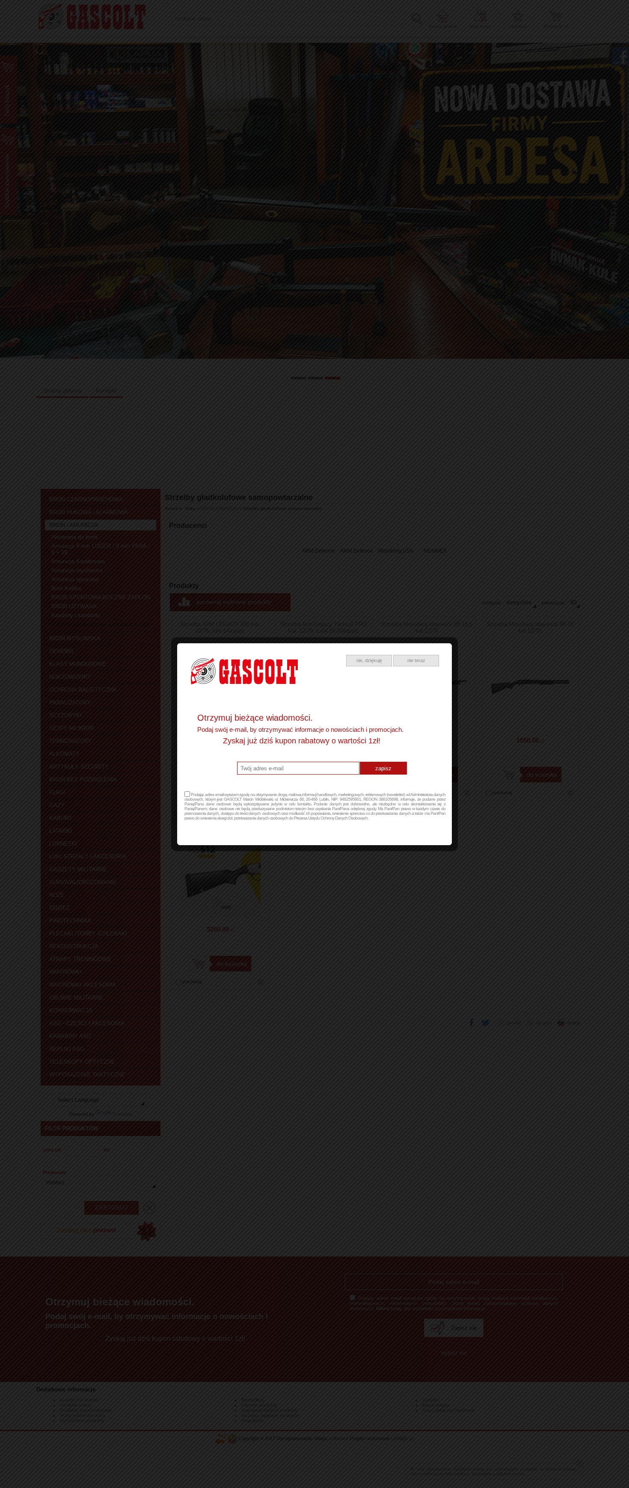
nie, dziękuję (369, 660)
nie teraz (416, 660)
